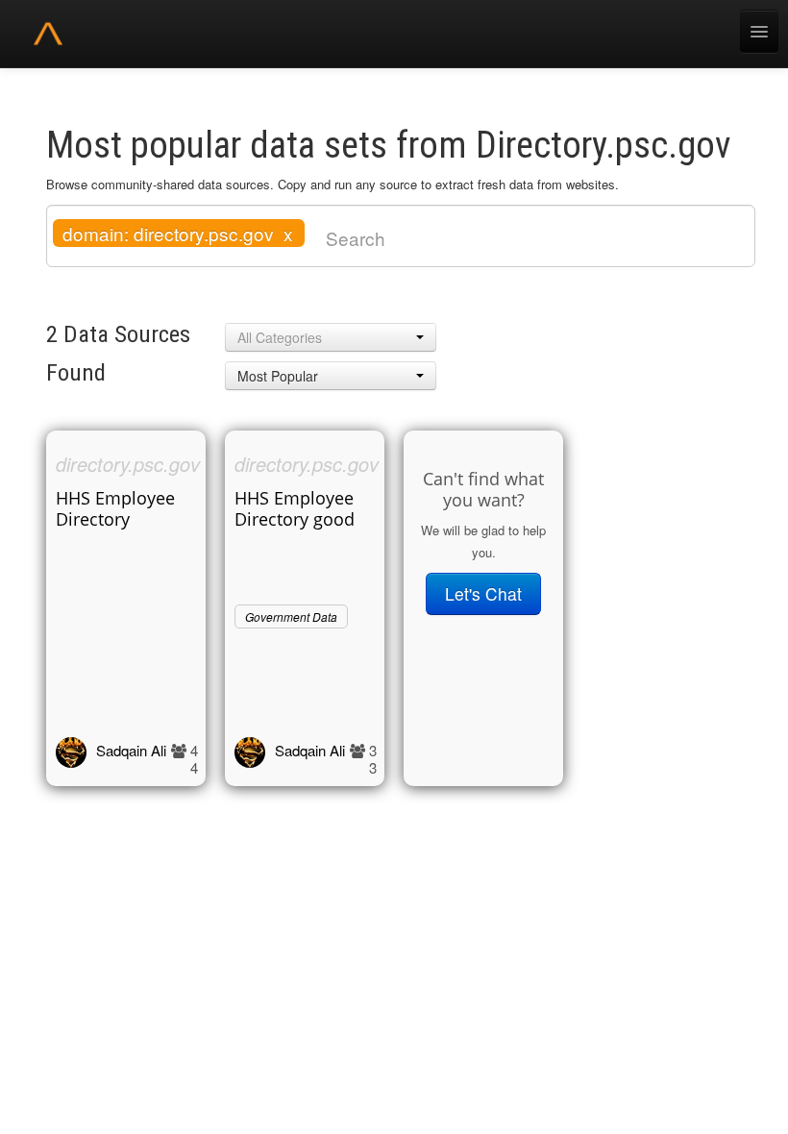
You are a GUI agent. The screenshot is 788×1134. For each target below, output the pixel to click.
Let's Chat (483, 593)
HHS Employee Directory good (294, 508)
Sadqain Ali (131, 750)
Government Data (291, 616)
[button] (330, 337)
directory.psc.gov (128, 464)
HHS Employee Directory (115, 508)
